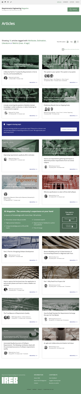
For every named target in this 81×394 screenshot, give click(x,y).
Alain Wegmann (57, 79)
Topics (74, 9)
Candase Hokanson (26, 316)
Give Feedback (53, 378)
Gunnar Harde (16, 255)
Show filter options (61, 41)
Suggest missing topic (68, 129)
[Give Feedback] (5, 2)
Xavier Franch (59, 112)
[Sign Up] (2, 2)
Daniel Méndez (52, 112)
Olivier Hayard (65, 79)
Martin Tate (56, 195)
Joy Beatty (18, 316)
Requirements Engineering (15, 9)
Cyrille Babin (16, 77)
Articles (59, 2)
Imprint (35, 389)
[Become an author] (11, 2)
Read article (33, 82)
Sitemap (29, 389)
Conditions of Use (48, 389)
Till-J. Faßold (16, 112)
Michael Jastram (57, 318)
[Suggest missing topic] (8, 2)
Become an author (54, 383)
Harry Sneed (16, 352)
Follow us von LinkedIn (70, 218)
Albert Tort (56, 257)
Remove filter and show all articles (71, 49)
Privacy (40, 389)
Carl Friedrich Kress (18, 288)
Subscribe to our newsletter (69, 225)
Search (77, 2)
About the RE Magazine (40, 380)
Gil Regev (51, 79)
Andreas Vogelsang (67, 112)
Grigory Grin (16, 158)
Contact (36, 383)
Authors (72, 2)
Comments (65, 2)
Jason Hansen (57, 166)
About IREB (37, 378)
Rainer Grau (56, 346)
